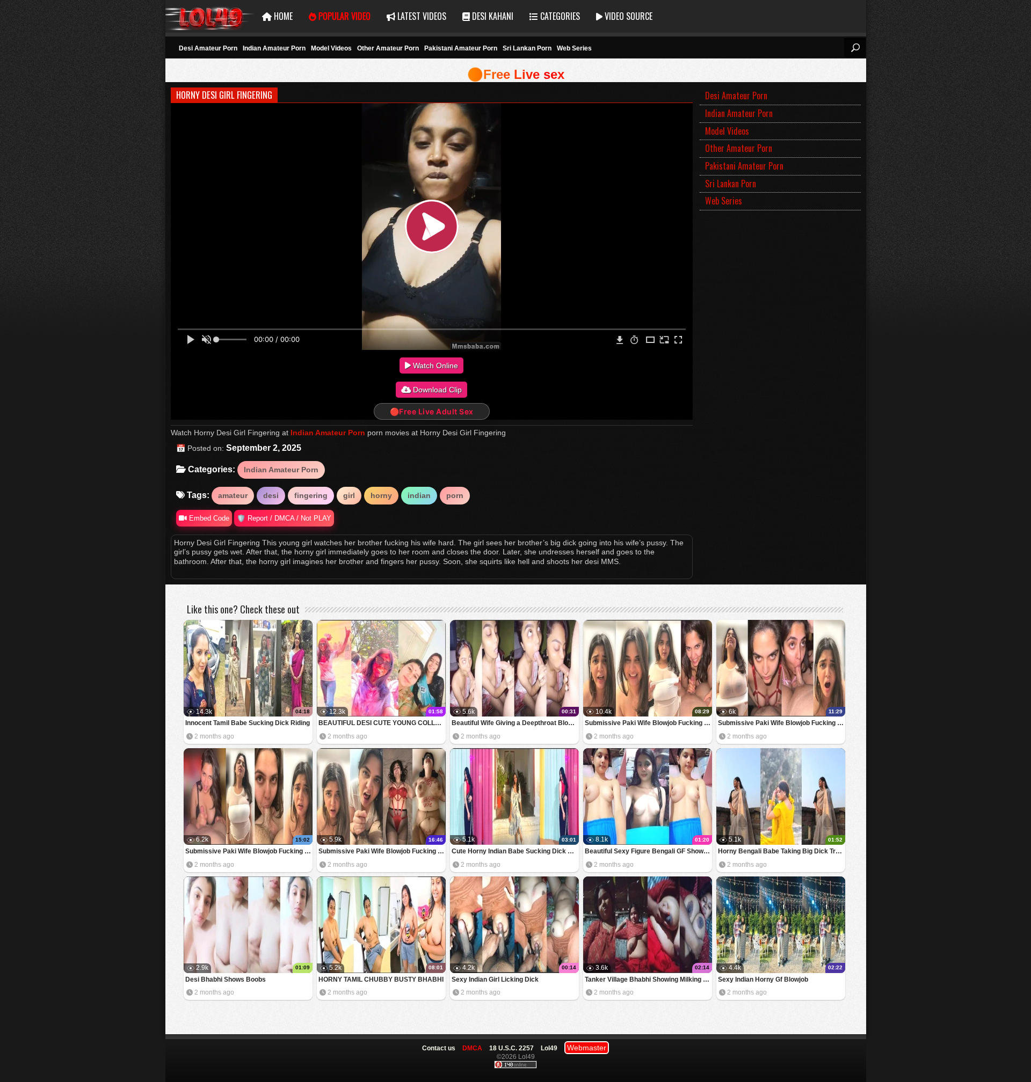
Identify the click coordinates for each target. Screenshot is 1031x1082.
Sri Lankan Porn (527, 48)
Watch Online (434, 365)
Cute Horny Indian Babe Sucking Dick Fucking (515, 851)
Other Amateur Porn (388, 48)
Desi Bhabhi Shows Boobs (225, 979)
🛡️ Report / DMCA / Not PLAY (284, 518)
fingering (311, 495)
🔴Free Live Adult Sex (432, 411)
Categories (559, 16)
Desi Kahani (491, 16)
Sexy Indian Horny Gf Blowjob (763, 979)
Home (282, 16)
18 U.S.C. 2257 (511, 1048)
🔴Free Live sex (515, 74)
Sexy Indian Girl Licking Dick (495, 979)
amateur (233, 495)
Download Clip (436, 389)
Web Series (574, 48)
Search (855, 47)
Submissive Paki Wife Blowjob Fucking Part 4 (648, 723)
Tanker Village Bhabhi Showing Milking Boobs (648, 979)
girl (349, 495)
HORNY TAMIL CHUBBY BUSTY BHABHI (381, 979)
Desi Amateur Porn (208, 48)
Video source (627, 16)
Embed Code (208, 518)
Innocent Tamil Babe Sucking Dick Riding (247, 723)
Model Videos (331, 48)
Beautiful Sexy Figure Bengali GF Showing (648, 851)
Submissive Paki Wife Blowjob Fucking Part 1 (382, 851)
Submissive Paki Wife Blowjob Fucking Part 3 (781, 723)
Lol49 (209, 16)
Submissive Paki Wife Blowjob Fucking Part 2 (249, 851)
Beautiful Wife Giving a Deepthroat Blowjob (515, 723)
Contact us (438, 1048)
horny (381, 495)
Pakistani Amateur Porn (460, 48)
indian (419, 495)
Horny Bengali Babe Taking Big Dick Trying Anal (781, 851)
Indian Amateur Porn (274, 48)
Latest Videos (420, 16)
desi (271, 495)
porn (454, 495)
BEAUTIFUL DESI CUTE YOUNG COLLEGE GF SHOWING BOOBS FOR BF (382, 723)
